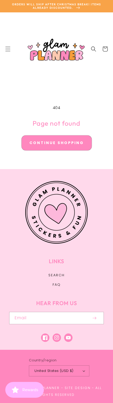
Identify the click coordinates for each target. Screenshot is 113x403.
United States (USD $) (53, 370)
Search (56, 275)
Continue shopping (56, 142)
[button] (8, 49)
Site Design (78, 387)
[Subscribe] (94, 318)
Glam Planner (44, 387)
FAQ (57, 284)
